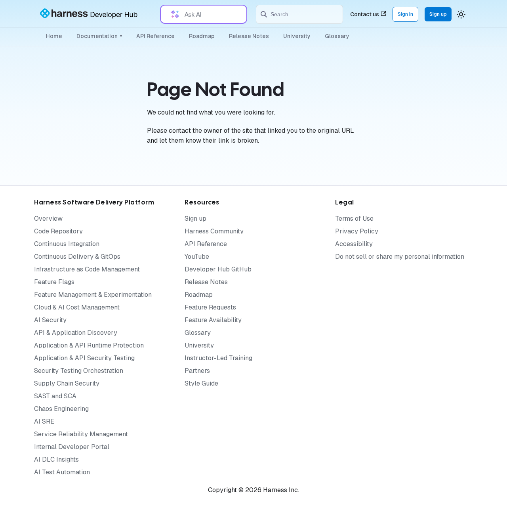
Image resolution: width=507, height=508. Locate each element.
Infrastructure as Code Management (87, 269)
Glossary (337, 36)
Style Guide (201, 383)
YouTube (197, 256)
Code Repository (58, 231)
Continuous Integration (66, 244)
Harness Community (214, 231)
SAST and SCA (55, 396)
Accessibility (354, 244)
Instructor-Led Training (218, 358)
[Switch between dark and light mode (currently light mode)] (461, 14)
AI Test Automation (62, 472)
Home (54, 36)
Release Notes (249, 36)
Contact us (364, 14)
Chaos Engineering (61, 409)
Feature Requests (210, 307)
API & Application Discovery (75, 332)
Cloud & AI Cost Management (77, 307)
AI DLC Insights (56, 459)
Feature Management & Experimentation (93, 294)
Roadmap (202, 36)
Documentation (99, 36)
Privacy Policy (356, 231)
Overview (48, 218)
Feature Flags (54, 282)
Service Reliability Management (81, 434)
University (297, 36)
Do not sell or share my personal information (399, 256)
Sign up (438, 14)
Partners (197, 371)
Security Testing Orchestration (78, 371)
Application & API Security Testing (84, 358)
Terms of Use (354, 218)
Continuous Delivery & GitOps (77, 256)
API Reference (155, 36)
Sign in (405, 14)
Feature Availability (213, 320)
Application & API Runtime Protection (89, 345)
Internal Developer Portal (71, 447)
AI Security (50, 320)
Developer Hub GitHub (218, 269)
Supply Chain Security (66, 383)
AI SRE (44, 421)
